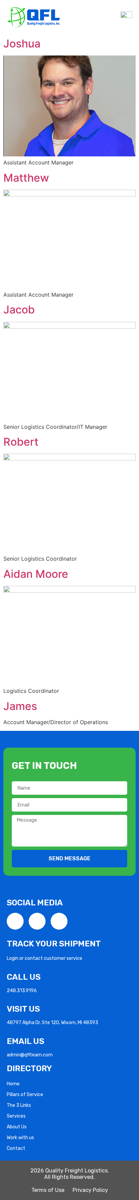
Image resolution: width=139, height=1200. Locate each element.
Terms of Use (47, 1190)
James (20, 706)
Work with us (20, 1137)
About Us (17, 1127)
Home (13, 1084)
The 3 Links (19, 1105)
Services (16, 1116)
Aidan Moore (35, 573)
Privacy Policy (90, 1190)
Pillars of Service (25, 1094)
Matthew (26, 177)
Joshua (21, 43)
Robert (20, 441)
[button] (112, 17)
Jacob (19, 309)
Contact (16, 1148)
